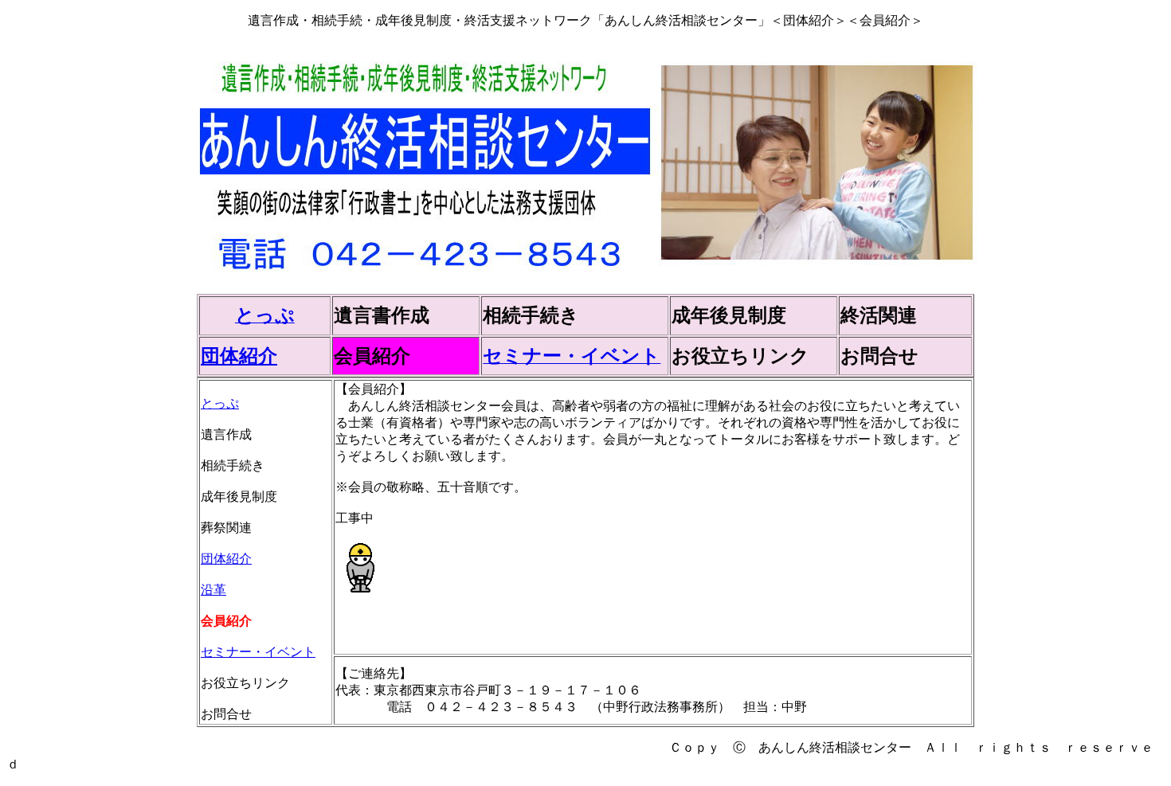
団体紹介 (239, 356)
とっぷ (220, 403)
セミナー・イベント (258, 652)
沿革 (213, 589)
